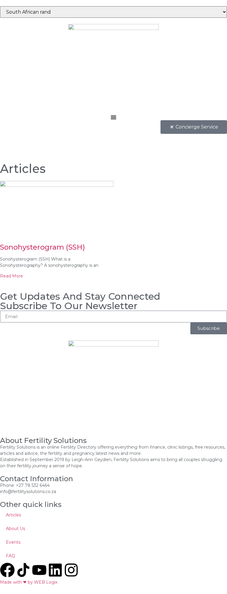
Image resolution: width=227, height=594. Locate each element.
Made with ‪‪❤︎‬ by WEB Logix (28, 582)
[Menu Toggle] (113, 117)
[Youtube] (39, 570)
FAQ (10, 555)
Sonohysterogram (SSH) (42, 247)
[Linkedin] (55, 570)
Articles (13, 515)
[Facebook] (7, 570)
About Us (15, 528)
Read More (11, 276)
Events (13, 542)
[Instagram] (71, 570)
